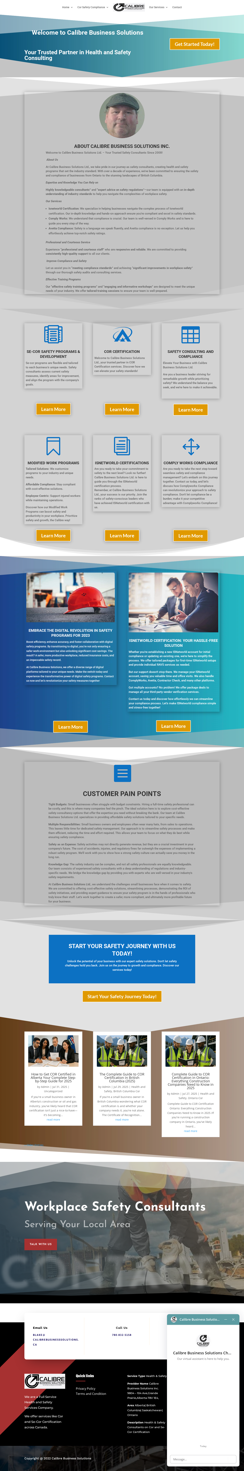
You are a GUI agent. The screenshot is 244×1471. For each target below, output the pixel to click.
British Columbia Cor (126, 1091)
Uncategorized (53, 1091)
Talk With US (41, 1244)
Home (65, 7)
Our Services (156, 7)
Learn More (53, 409)
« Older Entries (33, 1145)
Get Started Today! (195, 44)
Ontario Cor (195, 1098)
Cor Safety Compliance (91, 7)
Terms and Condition (91, 1394)
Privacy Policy (85, 1388)
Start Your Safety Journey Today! (122, 996)
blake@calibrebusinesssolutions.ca (56, 1339)
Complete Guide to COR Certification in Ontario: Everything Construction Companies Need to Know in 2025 (191, 1081)
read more (53, 1119)
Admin (45, 1087)
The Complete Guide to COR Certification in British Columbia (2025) (122, 1077)
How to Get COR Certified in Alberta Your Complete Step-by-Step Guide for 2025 (53, 1077)
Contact (177, 7)
